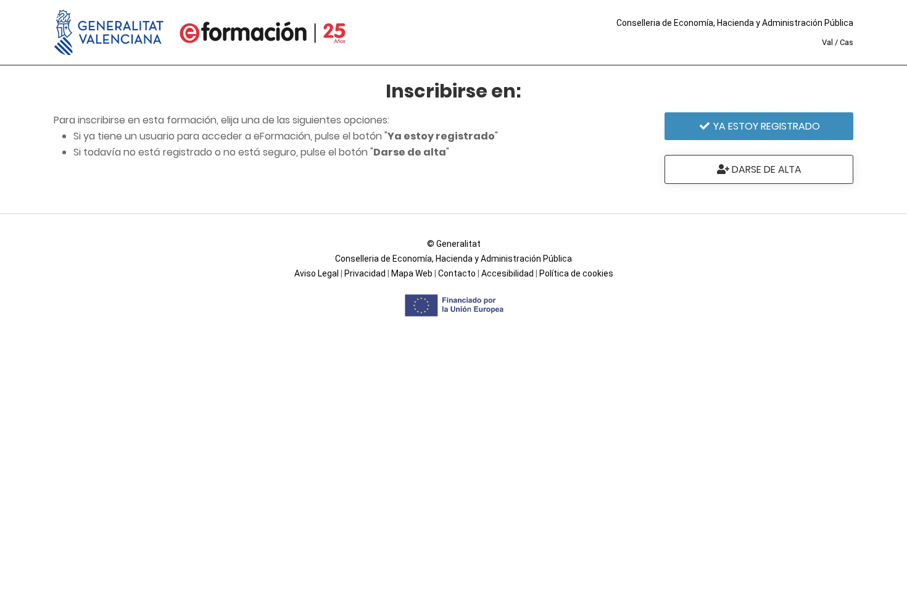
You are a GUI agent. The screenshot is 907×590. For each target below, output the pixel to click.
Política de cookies (576, 273)
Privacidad (365, 273)
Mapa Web (412, 273)
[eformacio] (263, 33)
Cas (846, 42)
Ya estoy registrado (765, 126)
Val (827, 42)
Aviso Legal (316, 273)
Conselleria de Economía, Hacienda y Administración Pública (734, 23)
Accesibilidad (507, 273)
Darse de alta (765, 169)
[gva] (109, 32)
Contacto (457, 273)
